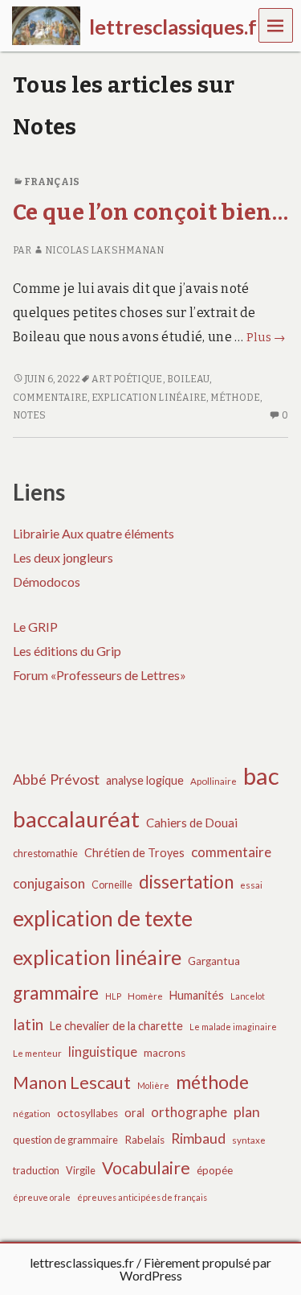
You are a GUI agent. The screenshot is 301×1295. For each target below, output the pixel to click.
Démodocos (46, 581)
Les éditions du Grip (67, 650)
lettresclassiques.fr (82, 1262)
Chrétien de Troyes (134, 853)
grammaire (56, 993)
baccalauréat (76, 819)
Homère (145, 996)
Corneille (112, 885)
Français (51, 182)
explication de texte (103, 918)
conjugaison (49, 883)
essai (251, 885)
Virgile (81, 1171)
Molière (153, 1085)
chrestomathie (45, 854)
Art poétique (127, 379)
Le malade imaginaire (233, 1026)
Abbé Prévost (56, 779)
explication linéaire (149, 397)
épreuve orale (42, 1197)
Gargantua (214, 961)
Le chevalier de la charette (116, 1026)
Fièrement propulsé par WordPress (196, 1269)
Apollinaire (213, 781)
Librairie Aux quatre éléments (93, 533)
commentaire (50, 397)
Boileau (188, 379)
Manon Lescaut (72, 1082)
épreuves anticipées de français (142, 1197)
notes (29, 415)
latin (28, 1024)
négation (32, 1113)
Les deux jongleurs (63, 557)
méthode (235, 397)
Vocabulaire (146, 1167)
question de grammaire (65, 1140)
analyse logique (145, 780)
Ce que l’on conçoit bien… (150, 212)
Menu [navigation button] (276, 24)
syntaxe (249, 1140)
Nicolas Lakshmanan (104, 250)
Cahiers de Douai (192, 822)
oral (134, 1113)
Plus (266, 337)
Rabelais (144, 1139)
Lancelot (247, 996)
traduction (36, 1171)
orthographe (189, 1112)
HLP (113, 996)
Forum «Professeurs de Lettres (96, 675)
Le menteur (37, 1053)
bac (261, 775)
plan (247, 1111)
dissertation (186, 882)
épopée (215, 1170)
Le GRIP (35, 626)
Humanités (196, 995)
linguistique (102, 1052)
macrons (164, 1052)
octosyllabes (87, 1113)
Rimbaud (198, 1138)
